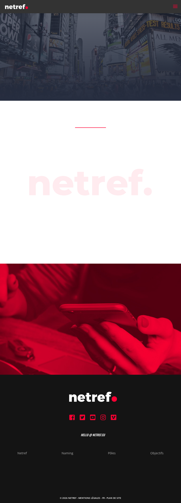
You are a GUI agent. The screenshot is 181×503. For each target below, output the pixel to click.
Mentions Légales (89, 497)
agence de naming (93, 228)
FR (103, 497)
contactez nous (90, 338)
